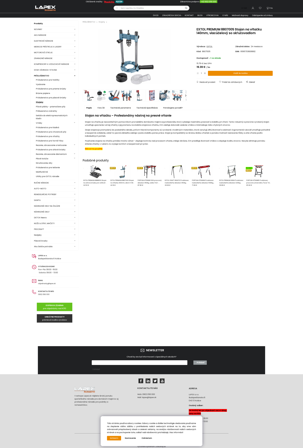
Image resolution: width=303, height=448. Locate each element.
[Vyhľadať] (116, 8)
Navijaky (38, 235)
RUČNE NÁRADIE (41, 182)
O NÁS (225, 15)
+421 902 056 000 (208, 1)
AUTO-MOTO (40, 188)
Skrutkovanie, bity (44, 163)
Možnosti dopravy (240, 15)
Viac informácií (176, 432)
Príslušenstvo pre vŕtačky (48, 136)
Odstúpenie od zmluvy (262, 15)
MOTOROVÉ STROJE (43, 52)
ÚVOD (155, 15)
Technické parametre (120, 107)
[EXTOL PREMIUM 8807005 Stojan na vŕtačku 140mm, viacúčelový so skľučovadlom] (135, 57)
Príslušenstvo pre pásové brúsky (51, 97)
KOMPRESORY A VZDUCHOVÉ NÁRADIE (51, 64)
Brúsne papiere (43, 93)
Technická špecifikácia (147, 107)
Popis (89, 107)
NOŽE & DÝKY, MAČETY (44, 223)
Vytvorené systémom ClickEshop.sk (151, 446)
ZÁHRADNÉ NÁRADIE (43, 58)
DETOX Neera (40, 217)
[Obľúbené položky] (260, 8)
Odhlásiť (96, 369)
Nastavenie (130, 438)
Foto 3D (101, 107)
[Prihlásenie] (253, 8)
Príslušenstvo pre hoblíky (47, 80)
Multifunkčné (42, 172)
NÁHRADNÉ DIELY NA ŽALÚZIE (47, 206)
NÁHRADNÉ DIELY (41, 211)
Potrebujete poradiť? (173, 107)
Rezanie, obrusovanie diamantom (51, 154)
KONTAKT (189, 15)
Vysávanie (40, 84)
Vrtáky (39, 123)
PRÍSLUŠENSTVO (41, 75)
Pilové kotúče (42, 158)
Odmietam (147, 438)
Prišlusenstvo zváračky (46, 111)
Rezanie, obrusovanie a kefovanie (51, 145)
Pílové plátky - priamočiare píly (50, 106)
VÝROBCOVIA (212, 15)
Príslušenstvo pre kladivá (47, 127)
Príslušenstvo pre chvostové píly (51, 132)
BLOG (200, 15)
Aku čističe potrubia (43, 246)
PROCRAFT (39, 229)
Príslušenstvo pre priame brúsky (51, 88)
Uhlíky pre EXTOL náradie (47, 176)
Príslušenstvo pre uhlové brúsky (50, 149)
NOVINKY (38, 29)
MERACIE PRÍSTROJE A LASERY (47, 46)
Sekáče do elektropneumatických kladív (51, 117)
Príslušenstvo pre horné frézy (49, 140)
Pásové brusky (40, 240)
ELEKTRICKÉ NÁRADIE (43, 41)
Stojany (39, 102)
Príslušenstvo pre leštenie (48, 167)
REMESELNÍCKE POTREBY (45, 194)
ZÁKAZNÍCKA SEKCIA (171, 15)
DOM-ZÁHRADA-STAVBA (45, 70)
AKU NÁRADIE (40, 35)
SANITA (37, 200)
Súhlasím (114, 438)
